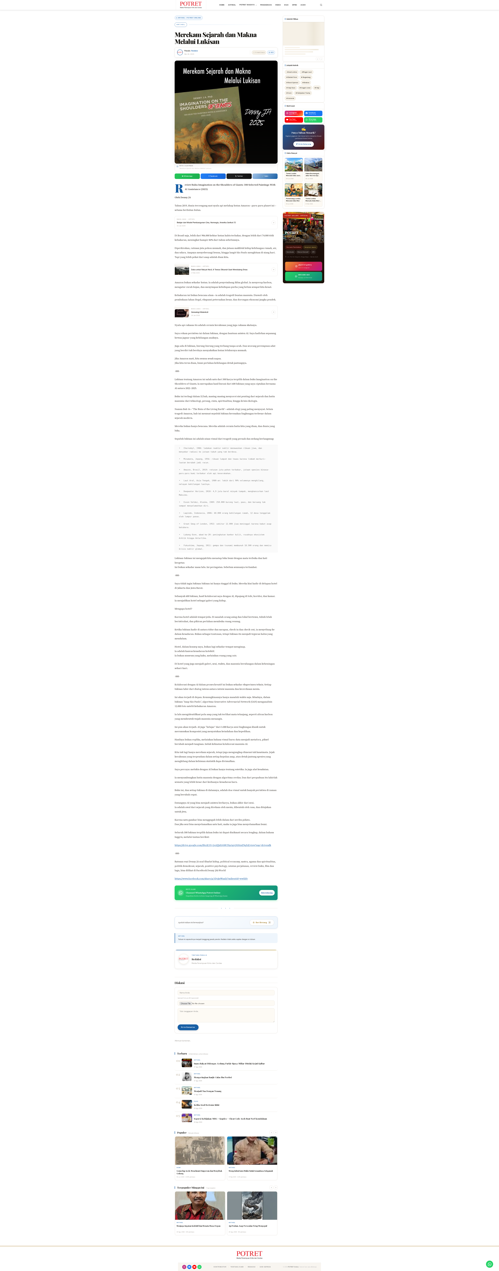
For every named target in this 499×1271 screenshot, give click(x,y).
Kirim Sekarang (304, 144)
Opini (294, 5)
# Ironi (288, 93)
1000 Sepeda (265, 1267)
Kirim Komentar (188, 1027)
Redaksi (194, 51)
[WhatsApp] (199, 1267)
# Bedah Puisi (291, 77)
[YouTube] (194, 1267)
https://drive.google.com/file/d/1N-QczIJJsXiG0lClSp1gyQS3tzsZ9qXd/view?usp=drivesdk (223, 845)
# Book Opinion (292, 82)
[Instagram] (184, 1267)
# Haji (317, 88)
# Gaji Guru (290, 88)
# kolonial (290, 98)
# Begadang (305, 77)
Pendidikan (266, 5)
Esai (286, 5)
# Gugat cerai (305, 88)
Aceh (303, 5)
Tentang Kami (237, 1267)
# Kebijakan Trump (303, 93)
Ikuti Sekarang (267, 893)
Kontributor (220, 1267)
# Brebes (305, 82)
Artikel (232, 5)
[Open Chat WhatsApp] (489, 1264)
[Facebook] (189, 1267)
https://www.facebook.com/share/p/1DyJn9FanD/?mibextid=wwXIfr (211, 878)
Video (278, 5)
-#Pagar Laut (306, 72)
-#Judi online (291, 72)
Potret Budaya (248, 5)
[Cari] (321, 5)
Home (222, 5)
